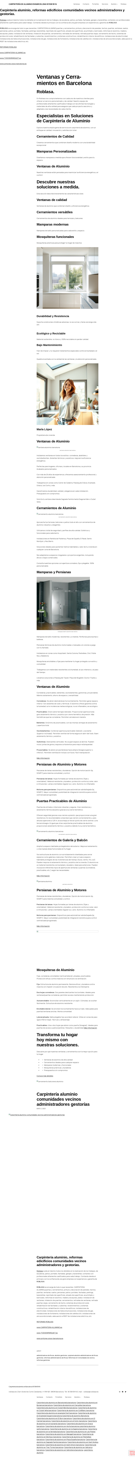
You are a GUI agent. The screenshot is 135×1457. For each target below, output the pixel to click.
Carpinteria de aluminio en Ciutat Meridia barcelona (57, 1408)
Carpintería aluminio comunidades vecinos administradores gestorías (63, 1099)
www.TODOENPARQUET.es (10, 58)
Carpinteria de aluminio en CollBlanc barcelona (75, 1410)
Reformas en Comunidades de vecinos (82, 1358)
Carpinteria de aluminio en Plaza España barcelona (65, 1439)
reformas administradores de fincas (56, 1358)
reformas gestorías (43, 1360)
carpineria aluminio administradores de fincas (83, 1355)
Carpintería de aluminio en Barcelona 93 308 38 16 (33, 4)
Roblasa (3, 20)
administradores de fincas (45, 1355)
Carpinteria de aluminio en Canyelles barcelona (72, 1405)
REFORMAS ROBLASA (8, 47)
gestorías (40, 1358)
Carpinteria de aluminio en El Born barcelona (54, 1418)
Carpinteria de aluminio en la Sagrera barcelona (68, 1429)
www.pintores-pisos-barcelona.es (13, 64)
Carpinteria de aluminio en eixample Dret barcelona (57, 1413)
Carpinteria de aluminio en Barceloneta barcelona (56, 1402)
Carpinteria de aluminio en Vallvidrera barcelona (64, 1450)
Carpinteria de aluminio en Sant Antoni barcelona (64, 1445)
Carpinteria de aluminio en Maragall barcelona (63, 1434)
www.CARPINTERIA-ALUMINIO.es (13, 53)
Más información (43, 758)
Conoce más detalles (45, 1076)
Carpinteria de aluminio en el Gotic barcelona (69, 1421)
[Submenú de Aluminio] (117, 4)
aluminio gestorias (61, 1355)
